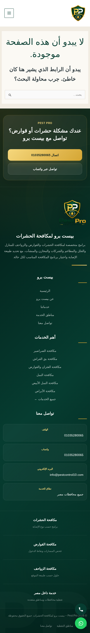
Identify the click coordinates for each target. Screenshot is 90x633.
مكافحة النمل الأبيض (45, 383)
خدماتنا (45, 307)
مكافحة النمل (45, 375)
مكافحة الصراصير (45, 350)
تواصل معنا (45, 323)
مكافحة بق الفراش (45, 359)
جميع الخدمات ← (45, 399)
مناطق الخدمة (45, 315)
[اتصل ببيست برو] (81, 609)
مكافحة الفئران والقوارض (45, 367)
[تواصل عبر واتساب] (81, 623)
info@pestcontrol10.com (66, 474)
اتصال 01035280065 (45, 155)
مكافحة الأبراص (45, 391)
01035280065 (73, 435)
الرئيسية (45, 290)
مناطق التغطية (65, 625)
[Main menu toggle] (9, 13)
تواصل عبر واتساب (45, 169)
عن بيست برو (45, 299)
